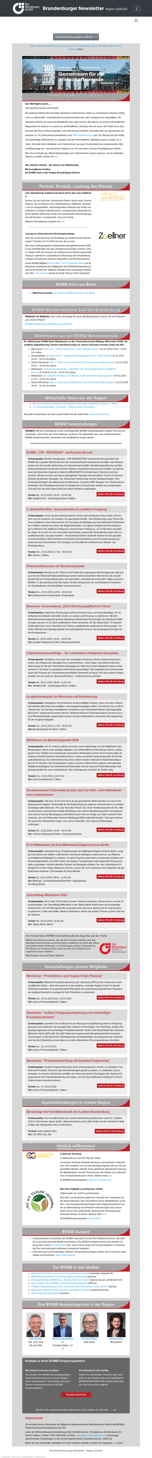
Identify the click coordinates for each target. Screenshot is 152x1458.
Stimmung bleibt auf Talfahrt (45, 1293)
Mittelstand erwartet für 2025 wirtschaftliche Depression (59, 1276)
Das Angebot (41, 273)
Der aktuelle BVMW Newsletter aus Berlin (74, 293)
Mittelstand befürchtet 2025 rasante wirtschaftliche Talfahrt (60, 1290)
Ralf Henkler (94, 1218)
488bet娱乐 (40, 1456)
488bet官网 (27, 1456)
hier (56, 156)
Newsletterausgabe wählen (74, 37)
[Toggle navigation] (137, 8)
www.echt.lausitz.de (99, 414)
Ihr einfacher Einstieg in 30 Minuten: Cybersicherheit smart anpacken (78, 375)
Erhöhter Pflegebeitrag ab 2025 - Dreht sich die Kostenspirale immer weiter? (69, 1286)
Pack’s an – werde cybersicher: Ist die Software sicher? (71, 349)
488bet (6, 1456)
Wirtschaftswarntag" (83, 135)
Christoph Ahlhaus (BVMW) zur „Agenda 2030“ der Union (60, 1280)
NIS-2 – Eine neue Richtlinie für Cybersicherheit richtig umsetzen (82, 362)
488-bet (16, 1456)
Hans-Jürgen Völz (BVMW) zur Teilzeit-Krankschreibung (59, 1283)
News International (65, 1255)
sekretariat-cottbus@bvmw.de (90, 1435)
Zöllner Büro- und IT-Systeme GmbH (66, 263)
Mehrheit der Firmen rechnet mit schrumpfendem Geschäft (60, 1273)
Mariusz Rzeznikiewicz (99, 1180)
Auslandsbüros (59, 1245)
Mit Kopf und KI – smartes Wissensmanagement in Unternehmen (78, 355)
